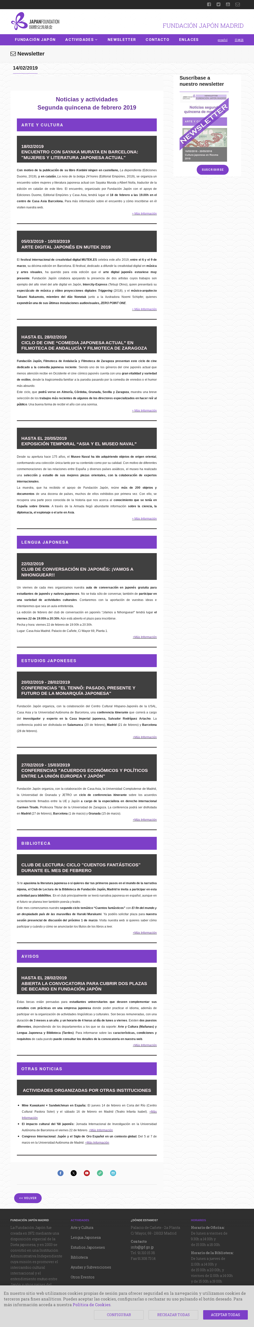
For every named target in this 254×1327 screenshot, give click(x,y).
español (222, 40)
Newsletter (122, 39)
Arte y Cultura (82, 1227)
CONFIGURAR (119, 1314)
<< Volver (28, 1198)
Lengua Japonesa (86, 1237)
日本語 (239, 40)
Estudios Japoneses (88, 1247)
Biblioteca (79, 1257)
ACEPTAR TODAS (225, 1314)
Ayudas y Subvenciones (91, 1267)
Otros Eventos (83, 1277)
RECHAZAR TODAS (173, 1314)
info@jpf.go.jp (142, 1247)
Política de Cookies (91, 1304)
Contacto (157, 39)
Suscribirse (213, 169)
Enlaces (189, 39)
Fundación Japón (35, 39)
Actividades (79, 39)
